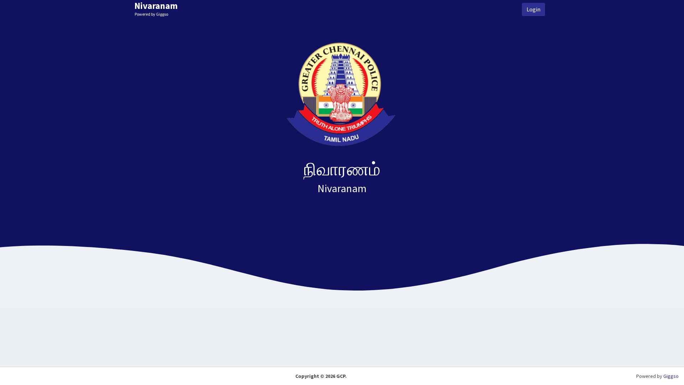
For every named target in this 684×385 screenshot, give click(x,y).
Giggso (671, 376)
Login (533, 9)
